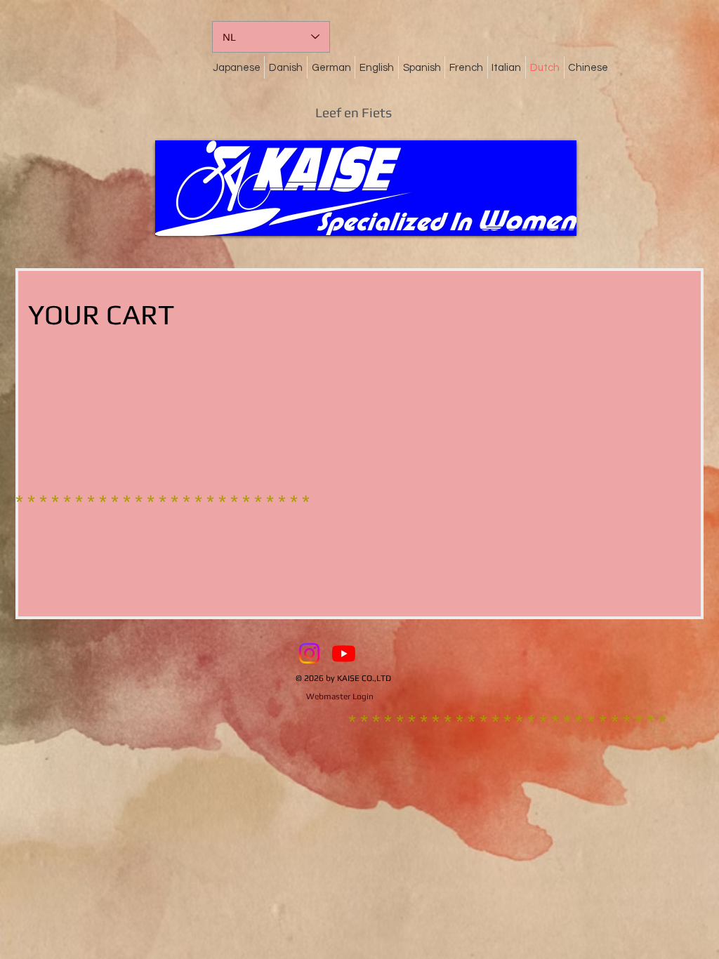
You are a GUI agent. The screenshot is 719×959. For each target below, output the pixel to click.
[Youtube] (343, 653)
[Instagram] (309, 653)
